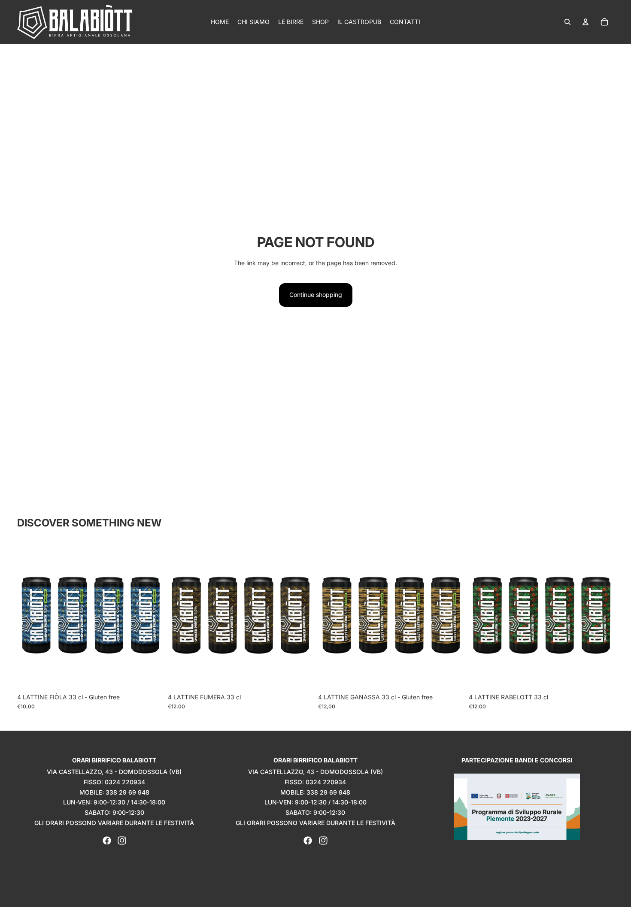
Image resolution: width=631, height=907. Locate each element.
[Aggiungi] (149, 675)
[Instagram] (122, 840)
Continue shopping (315, 294)
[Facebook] (107, 840)
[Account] (585, 21)
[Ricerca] (567, 21)
